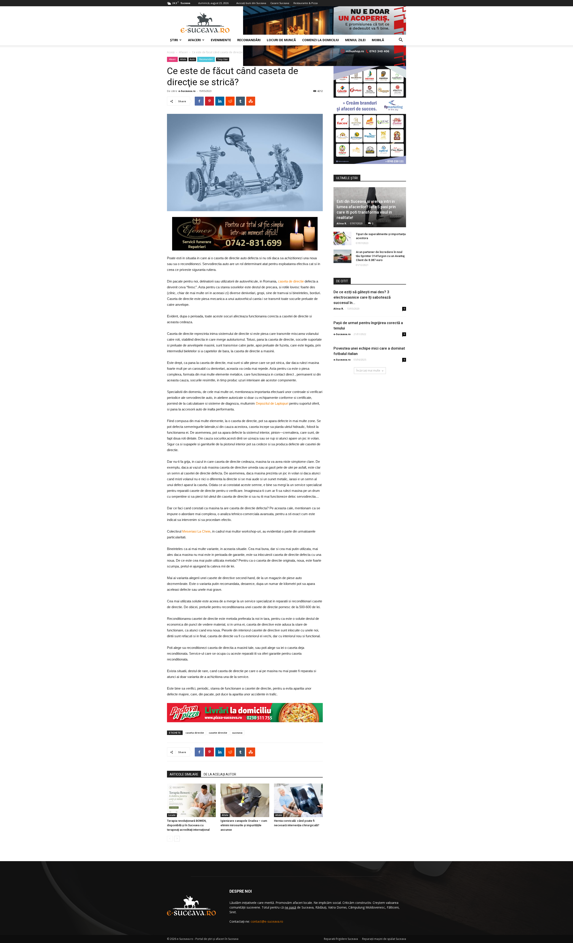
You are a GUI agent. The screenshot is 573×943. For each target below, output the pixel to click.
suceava (237, 732)
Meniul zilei (355, 40)
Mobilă (378, 40)
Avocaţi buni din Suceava (251, 3)
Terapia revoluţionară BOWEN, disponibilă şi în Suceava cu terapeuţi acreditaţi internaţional (188, 825)
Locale (171, 815)
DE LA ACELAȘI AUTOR (220, 774)
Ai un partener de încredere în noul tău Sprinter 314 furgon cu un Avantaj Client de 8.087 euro (380, 256)
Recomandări (249, 40)
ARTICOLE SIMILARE (184, 774)
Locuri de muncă (281, 40)
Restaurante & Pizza (305, 3)
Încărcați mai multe (368, 370)
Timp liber (222, 59)
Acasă (171, 52)
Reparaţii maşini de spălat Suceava (384, 939)
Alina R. (342, 223)
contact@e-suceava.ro (267, 921)
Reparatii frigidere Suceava (341, 939)
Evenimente (221, 40)
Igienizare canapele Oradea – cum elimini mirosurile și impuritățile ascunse (243, 825)
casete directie (218, 732)
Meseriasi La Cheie (196, 531)
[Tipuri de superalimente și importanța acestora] (342, 238)
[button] (400, 40)
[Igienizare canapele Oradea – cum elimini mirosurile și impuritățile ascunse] (244, 800)
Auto (192, 59)
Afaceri (194, 40)
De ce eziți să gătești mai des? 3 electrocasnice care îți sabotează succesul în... (362, 297)
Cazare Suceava (279, 3)
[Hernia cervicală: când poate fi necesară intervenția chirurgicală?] (298, 800)
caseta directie (195, 732)
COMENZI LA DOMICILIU (320, 40)
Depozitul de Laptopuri (272, 403)
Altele (183, 59)
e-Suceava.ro (186, 91)
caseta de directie (291, 281)
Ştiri (174, 40)
